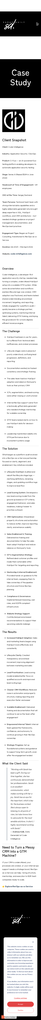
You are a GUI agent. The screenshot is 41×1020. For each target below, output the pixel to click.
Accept (20, 1004)
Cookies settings (20, 998)
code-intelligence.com (21, 254)
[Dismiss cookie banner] (33, 942)
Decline (20, 1010)
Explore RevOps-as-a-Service (19, 886)
